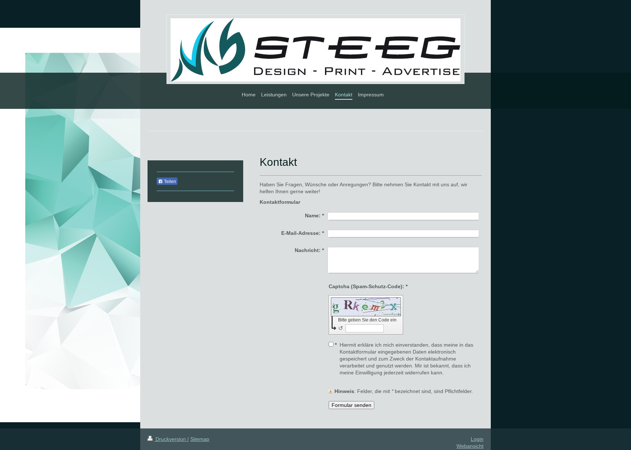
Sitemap (199, 439)
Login (477, 439)
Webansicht (469, 446)
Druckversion (170, 439)
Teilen (169, 181)
